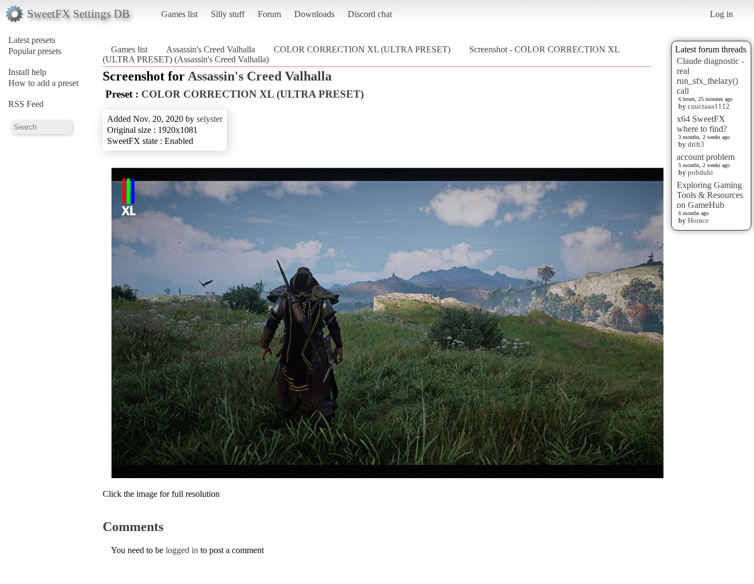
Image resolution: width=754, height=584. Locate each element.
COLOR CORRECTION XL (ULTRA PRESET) (362, 49)
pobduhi (700, 172)
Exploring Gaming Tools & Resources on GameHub (710, 195)
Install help (27, 72)
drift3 (696, 144)
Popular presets (34, 51)
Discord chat (370, 14)
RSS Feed (26, 104)
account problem (706, 157)
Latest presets (31, 40)
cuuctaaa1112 (709, 106)
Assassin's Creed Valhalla (210, 49)
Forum (269, 14)
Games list (179, 14)
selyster (209, 119)
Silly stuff (228, 14)
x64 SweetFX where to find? (702, 123)
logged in (182, 550)
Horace (698, 220)
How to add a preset (43, 83)
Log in (721, 14)
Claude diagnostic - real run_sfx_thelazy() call (710, 75)
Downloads (314, 14)
